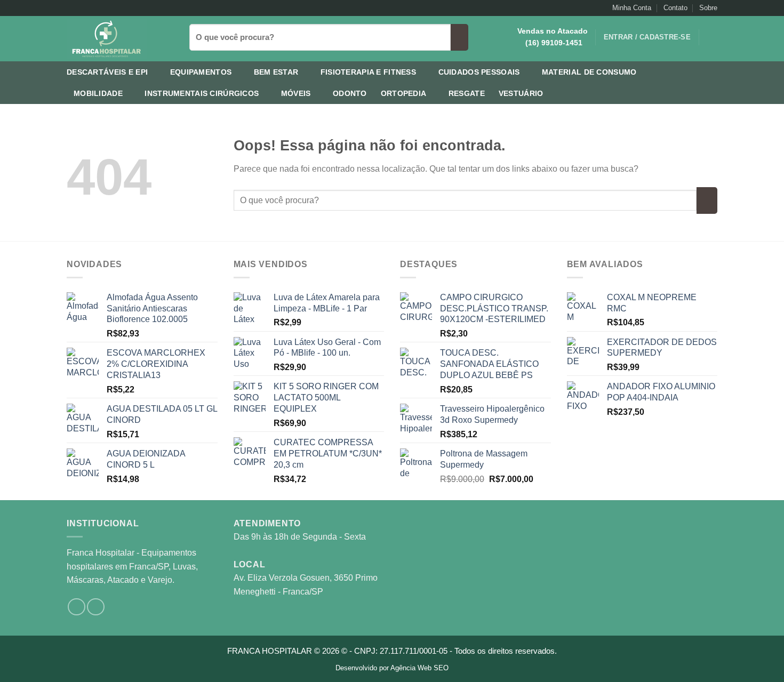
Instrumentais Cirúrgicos (202, 93)
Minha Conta (631, 8)
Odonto (350, 93)
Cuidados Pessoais (479, 72)
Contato (675, 8)
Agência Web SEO (419, 668)
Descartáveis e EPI (107, 72)
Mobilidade (98, 93)
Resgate (467, 93)
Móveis (296, 93)
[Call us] (92, 8)
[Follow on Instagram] (72, 8)
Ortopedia (404, 93)
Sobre (708, 8)
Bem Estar (276, 72)
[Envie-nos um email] (82, 8)
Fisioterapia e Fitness (368, 72)
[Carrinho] (712, 37)
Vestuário (521, 93)
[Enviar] (459, 37)
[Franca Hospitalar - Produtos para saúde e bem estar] (120, 38)
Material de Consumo (589, 72)
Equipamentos (200, 72)
